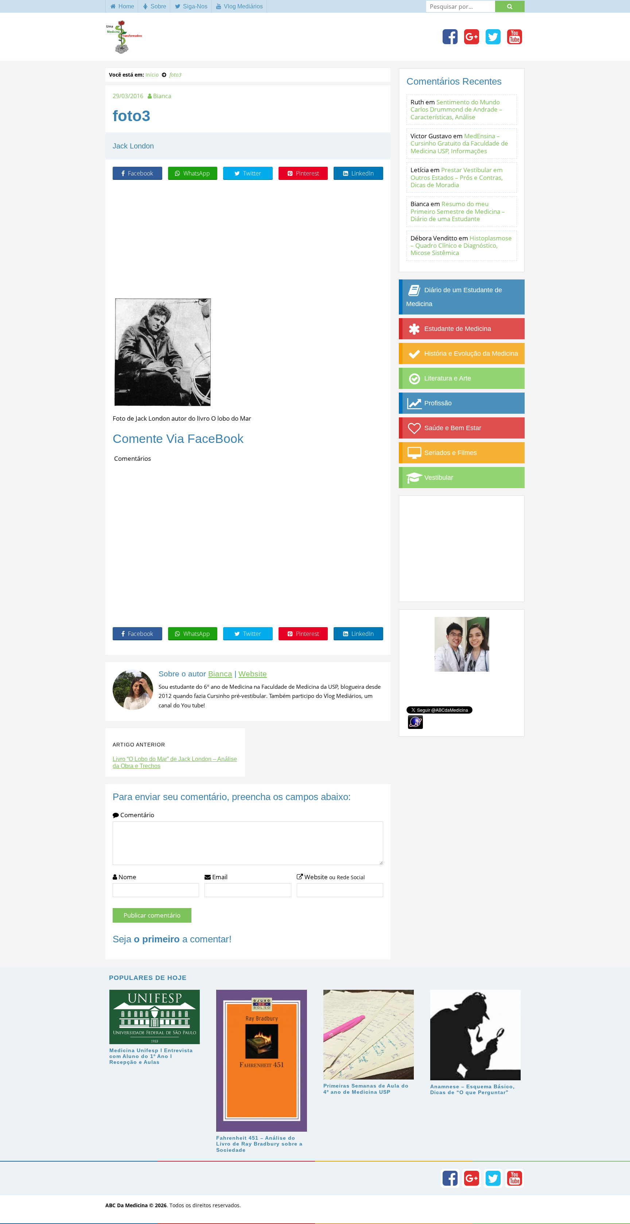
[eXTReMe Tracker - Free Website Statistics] (415, 721)
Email (219, 877)
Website (252, 673)
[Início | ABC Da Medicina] (123, 50)
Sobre (157, 6)
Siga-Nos (194, 6)
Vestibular (438, 477)
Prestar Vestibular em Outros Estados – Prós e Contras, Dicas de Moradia (457, 177)
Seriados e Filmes (450, 452)
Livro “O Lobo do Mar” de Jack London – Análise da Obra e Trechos (175, 762)
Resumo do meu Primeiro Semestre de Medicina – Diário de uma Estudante (458, 211)
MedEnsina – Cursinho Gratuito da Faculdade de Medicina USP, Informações (459, 143)
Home (125, 6)
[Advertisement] (248, 238)
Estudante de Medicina (457, 328)
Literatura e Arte (447, 378)
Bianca (220, 673)
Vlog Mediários (242, 6)
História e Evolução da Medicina (470, 353)
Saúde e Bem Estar (452, 428)
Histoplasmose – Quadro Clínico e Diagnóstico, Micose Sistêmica (461, 245)
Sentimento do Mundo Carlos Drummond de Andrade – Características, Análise (456, 109)
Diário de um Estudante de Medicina (454, 297)
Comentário (136, 815)
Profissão (437, 403)
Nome (126, 877)
